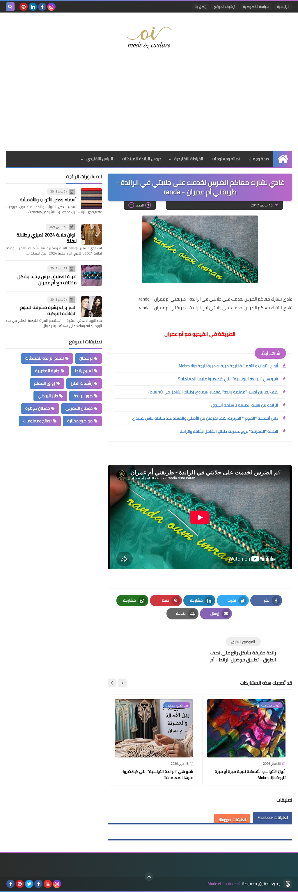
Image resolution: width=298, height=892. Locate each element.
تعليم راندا (84, 371)
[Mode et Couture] (149, 38)
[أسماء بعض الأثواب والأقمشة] (91, 198)
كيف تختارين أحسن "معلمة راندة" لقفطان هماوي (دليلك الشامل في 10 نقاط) (213, 392)
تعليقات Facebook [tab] (273, 817)
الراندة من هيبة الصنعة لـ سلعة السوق (244, 405)
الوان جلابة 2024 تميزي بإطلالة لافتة (47, 237)
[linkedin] (33, 7)
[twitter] (29, 884)
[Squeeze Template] (287, 883)
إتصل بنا (200, 6)
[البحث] (10, 6)
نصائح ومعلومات (226, 158)
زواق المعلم (44, 383)
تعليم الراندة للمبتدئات (44, 358)
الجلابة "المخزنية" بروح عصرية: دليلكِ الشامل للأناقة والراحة (229, 431)
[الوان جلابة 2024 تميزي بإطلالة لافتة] (91, 234)
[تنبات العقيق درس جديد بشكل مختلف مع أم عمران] (91, 275)
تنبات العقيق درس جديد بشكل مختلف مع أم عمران (47, 279)
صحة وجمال (259, 158)
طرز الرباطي (48, 396)
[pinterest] (23, 7)
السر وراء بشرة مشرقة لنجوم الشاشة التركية (48, 310)
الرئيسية (283, 6)
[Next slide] (112, 683)
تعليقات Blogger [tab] (232, 819)
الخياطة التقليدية (188, 158)
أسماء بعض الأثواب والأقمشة (48, 199)
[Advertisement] (149, 104)
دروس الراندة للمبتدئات (141, 158)
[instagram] (51, 7)
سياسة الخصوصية (256, 6)
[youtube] (48, 884)
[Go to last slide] (122, 683)
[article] (157, 646)
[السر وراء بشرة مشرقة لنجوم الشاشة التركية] (91, 306)
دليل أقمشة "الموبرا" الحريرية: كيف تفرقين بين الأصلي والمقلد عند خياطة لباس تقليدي (205, 418)
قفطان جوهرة (37, 408)
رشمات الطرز (82, 383)
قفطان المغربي (79, 408)
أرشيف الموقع (224, 6)
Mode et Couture (221, 884)
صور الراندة (83, 396)
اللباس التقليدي (99, 158)
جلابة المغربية (47, 371)
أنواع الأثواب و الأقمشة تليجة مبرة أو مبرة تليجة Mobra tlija (228, 366)
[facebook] (42, 7)
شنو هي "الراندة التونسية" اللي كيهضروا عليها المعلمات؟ (228, 379)
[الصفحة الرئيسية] (282, 159)
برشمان (86, 358)
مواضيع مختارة (80, 421)
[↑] (149, 876)
